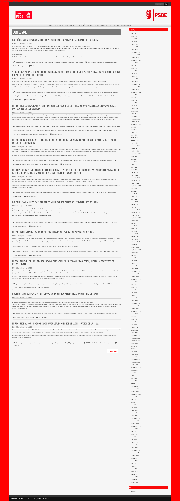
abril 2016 (134, 351)
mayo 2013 (134, 437)
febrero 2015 (134, 383)
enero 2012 (134, 477)
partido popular (58, 62)
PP (75, 62)
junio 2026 (134, 36)
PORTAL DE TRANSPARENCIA (100, 25)
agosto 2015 (134, 370)
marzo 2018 (134, 295)
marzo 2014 (134, 410)
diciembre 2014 (135, 386)
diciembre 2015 (135, 359)
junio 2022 (134, 161)
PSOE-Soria (109, 62)
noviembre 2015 (135, 362)
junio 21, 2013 (27, 206)
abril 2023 (134, 135)
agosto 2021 (134, 188)
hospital (84, 92)
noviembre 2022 (135, 148)
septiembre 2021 (136, 186)
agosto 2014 (134, 397)
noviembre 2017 (135, 306)
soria (81, 62)
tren (93, 192)
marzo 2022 (134, 169)
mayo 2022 (134, 164)
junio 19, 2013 (27, 236)
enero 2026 (134, 49)
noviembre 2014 (135, 389)
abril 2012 (134, 469)
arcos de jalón (29, 192)
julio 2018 (133, 284)
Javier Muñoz (91, 92)
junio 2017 (134, 319)
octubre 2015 (135, 365)
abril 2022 (134, 167)
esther (92, 126)
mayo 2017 (134, 322)
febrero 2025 (134, 79)
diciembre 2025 (135, 52)
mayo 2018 (134, 290)
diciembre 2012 (135, 450)
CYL (71, 92)
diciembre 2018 (135, 271)
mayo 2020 (134, 228)
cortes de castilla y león (62, 92)
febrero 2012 (134, 474)
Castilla (18, 92)
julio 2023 (133, 127)
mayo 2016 (134, 348)
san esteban (77, 343)
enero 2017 (134, 332)
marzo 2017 (134, 327)
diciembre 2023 (135, 116)
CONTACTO (88, 25)
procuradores (64, 96)
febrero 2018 (134, 298)
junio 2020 (134, 226)
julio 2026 (133, 33)
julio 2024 (133, 97)
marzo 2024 (134, 108)
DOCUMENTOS (79, 25)
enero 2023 (134, 143)
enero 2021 (134, 207)
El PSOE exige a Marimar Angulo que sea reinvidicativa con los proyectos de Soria (53, 232)
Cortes (39, 92)
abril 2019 (134, 260)
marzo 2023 (134, 137)
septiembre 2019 (136, 250)
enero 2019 (134, 268)
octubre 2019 (135, 247)
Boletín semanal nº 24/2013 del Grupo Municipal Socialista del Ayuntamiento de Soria (55, 293)
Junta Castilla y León (106, 92)
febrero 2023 (134, 140)
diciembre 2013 (135, 418)
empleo (87, 126)
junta (97, 92)
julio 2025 (133, 65)
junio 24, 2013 (27, 177)
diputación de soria (49, 160)
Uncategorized (22, 66)
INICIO (50, 25)
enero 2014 (134, 415)
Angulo (22, 62)
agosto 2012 (134, 461)
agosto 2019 (134, 252)
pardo (84, 160)
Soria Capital (111, 96)
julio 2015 (133, 373)
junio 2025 (134, 68)
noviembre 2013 (135, 421)
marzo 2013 (134, 442)
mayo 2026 (134, 39)
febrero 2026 (134, 47)
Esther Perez (98, 126)
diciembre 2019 (135, 242)
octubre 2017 (135, 308)
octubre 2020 (135, 215)
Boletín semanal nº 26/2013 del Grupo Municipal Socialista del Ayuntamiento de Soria (55, 39)
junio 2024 (134, 100)
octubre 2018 (135, 276)
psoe (77, 62)
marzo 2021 (134, 202)
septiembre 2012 (136, 458)
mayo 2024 (134, 103)
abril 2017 (134, 324)
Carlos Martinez (48, 62)
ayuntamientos (38, 62)
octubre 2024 (135, 89)
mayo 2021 (134, 196)
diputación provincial (62, 160)
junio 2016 (134, 346)
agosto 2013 (134, 429)
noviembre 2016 (135, 338)
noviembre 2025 (135, 55)
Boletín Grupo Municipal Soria (97, 62)
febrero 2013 (134, 445)
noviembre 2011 (135, 479)
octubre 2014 (135, 391)
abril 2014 (134, 407)
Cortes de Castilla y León (99, 96)
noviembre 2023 (135, 119)
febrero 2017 (134, 330)
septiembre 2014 (136, 394)
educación (81, 126)
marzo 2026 (134, 44)
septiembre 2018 (136, 279)
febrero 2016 (134, 357)
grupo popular (77, 92)
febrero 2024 (134, 111)
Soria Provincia (33, 134)
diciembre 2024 (135, 84)
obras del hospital (32, 96)
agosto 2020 (134, 220)
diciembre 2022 (135, 145)
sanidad (80, 96)
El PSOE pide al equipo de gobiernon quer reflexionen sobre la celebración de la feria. (55, 323)
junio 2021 (134, 194)
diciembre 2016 (135, 335)
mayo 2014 (134, 405)
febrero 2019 (134, 266)
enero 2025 (134, 81)
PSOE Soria (16, 43)
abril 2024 (134, 105)
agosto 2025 (134, 63)
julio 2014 (133, 399)
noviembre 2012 (135, 453)
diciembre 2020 (135, 210)
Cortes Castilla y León (47, 92)
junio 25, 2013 (27, 112)
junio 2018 (134, 287)
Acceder (133, 491)
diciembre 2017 (135, 303)
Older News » (112, 351)
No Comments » (36, 66)
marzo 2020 (134, 234)
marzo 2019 (134, 263)
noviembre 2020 (135, 212)
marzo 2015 (134, 381)
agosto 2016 (134, 343)
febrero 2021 (134, 204)
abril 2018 (134, 292)
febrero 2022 (134, 172)
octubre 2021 (135, 183)
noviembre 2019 (135, 244)
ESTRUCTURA (58, 25)
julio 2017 (133, 316)
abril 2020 (134, 231)
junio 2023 (134, 129)
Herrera (114, 126)
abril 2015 (134, 378)
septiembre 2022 (136, 153)
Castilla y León (25, 92)
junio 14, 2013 (27, 297)
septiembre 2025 (136, 60)
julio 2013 (133, 431)
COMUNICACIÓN (68, 25)
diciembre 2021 (135, 177)
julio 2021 (133, 191)
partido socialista (68, 62)
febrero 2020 (134, 236)
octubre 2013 (135, 423)
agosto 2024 (134, 95)
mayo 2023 (134, 132)
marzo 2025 (134, 76)
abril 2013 (134, 439)
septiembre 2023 (136, 124)
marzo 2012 (134, 471)
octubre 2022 (135, 151)
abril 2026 (134, 41)
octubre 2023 (135, 121)
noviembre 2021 (135, 180)
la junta (24, 96)
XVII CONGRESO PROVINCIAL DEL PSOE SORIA (120, 25)
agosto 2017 (134, 314)
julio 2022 (133, 159)
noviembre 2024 (135, 87)
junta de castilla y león (32, 130)
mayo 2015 (134, 375)
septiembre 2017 (136, 311)
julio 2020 (133, 223)
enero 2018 (134, 300)
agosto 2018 (134, 282)
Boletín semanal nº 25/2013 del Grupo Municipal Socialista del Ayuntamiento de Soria (55, 202)
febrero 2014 (134, 413)
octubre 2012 (135, 455)
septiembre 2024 (136, 92)
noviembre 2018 (135, 274)
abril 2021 (134, 199)
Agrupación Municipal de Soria (25, 251)
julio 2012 (133, 463)
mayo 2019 (134, 258)
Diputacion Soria (18, 164)
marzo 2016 (134, 354)
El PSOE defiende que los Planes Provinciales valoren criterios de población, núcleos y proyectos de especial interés (63, 263)
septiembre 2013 (136, 426)
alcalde (18, 62)
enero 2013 (134, 447)
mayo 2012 (134, 466)
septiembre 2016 (136, 340)
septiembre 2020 (136, 218)
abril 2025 (134, 73)
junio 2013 (134, 434)
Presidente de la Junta (74, 130)
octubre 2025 (135, 57)
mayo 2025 (134, 71)
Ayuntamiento (29, 62)
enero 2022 (134, 175)
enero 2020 (134, 239)
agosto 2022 (134, 156)
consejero (33, 92)
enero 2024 (134, 113)
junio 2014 (134, 402)
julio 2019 (133, 255)
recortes (75, 96)
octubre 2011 (135, 482)
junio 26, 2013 (27, 43)
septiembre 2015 (136, 367)
